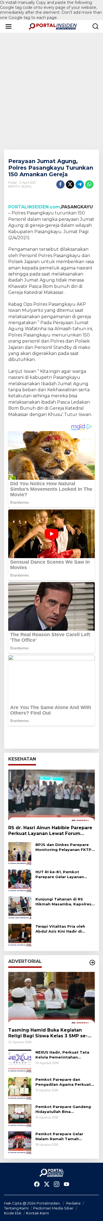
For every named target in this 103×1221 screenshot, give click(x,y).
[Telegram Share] (80, 184)
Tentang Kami (16, 1208)
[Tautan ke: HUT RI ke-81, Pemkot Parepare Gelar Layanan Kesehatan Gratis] (19, 880)
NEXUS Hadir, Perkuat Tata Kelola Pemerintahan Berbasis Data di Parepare (62, 1055)
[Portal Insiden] (52, 26)
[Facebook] (36, 1184)
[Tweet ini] (70, 184)
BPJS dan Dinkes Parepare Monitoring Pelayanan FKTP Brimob (63, 847)
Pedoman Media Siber (53, 1208)
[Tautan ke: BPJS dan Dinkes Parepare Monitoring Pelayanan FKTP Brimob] (19, 853)
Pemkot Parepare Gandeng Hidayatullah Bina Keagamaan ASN (63, 1109)
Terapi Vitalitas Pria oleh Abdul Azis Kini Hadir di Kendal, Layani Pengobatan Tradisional (63, 929)
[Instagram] (56, 1184)
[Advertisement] (51, 87)
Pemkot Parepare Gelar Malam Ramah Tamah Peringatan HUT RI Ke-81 (60, 1136)
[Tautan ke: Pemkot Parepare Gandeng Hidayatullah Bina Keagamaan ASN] (19, 1115)
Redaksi (73, 1203)
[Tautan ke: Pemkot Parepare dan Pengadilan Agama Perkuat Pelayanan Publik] (19, 1087)
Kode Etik (12, 1213)
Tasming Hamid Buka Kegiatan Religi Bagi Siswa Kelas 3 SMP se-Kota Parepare (48, 1033)
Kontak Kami (37, 1213)
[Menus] (8, 26)
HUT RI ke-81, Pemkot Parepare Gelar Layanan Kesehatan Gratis (59, 874)
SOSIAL (26, 186)
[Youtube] (66, 1184)
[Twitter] (46, 1184)
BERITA (14, 186)
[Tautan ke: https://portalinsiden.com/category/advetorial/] (92, 962)
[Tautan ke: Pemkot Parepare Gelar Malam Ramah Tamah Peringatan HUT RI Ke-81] (19, 1142)
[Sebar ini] (60, 184)
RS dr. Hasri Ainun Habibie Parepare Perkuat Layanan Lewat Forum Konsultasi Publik (50, 831)
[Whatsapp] (89, 184)
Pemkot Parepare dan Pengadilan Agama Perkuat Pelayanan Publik (63, 1082)
